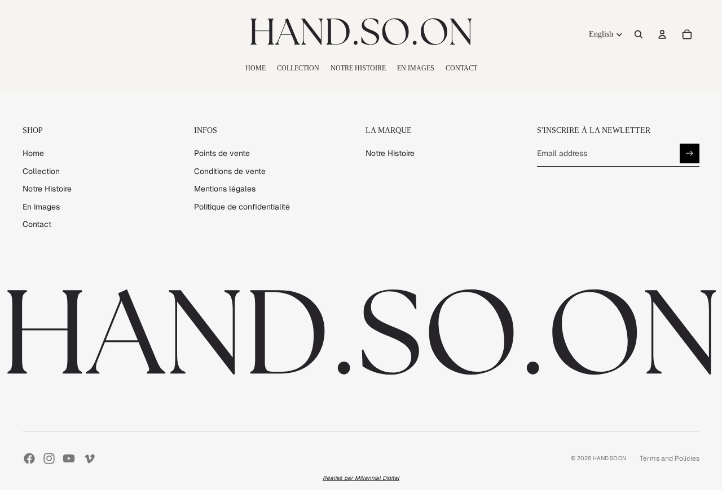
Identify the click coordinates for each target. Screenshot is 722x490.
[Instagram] (49, 458)
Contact (37, 224)
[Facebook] (29, 458)
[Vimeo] (89, 458)
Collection (41, 171)
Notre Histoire (47, 189)
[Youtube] (69, 458)
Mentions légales (225, 189)
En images (41, 207)
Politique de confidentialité (242, 207)
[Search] (638, 34)
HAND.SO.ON (609, 458)
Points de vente (222, 153)
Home (33, 153)
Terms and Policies (669, 458)
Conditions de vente (230, 171)
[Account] (662, 34)
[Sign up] (689, 153)
